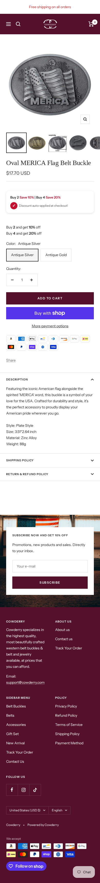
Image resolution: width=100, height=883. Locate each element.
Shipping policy (20, 460)
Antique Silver (22, 255)
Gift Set (12, 734)
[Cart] (91, 24)
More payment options (50, 326)
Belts (10, 715)
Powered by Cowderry (43, 825)
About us (62, 629)
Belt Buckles (16, 706)
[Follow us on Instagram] (23, 789)
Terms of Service (69, 724)
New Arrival (15, 743)
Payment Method (69, 743)
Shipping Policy (67, 734)
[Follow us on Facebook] (12, 789)
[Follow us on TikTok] (35, 789)
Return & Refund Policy (27, 474)
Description (17, 379)
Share (11, 360)
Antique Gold (56, 255)
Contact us (64, 639)
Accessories (16, 724)
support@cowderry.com (25, 682)
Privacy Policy (66, 706)
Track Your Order (68, 648)
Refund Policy (66, 715)
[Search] (18, 24)
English (57, 810)
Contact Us (15, 761)
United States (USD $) (25, 810)
